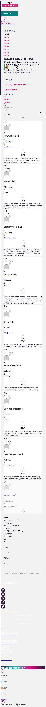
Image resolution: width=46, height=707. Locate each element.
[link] (9, 21)
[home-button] (3, 9)
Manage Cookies (8, 649)
